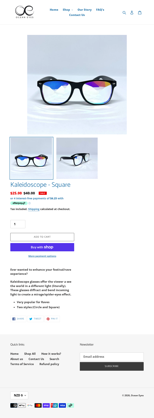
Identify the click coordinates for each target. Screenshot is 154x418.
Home (14, 353)
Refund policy (49, 364)
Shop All (30, 353)
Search (54, 359)
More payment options (42, 256)
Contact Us (36, 359)
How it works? (51, 353)
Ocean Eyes (137, 395)
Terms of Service (22, 364)
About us (16, 359)
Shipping (33, 209)
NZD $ (18, 395)
